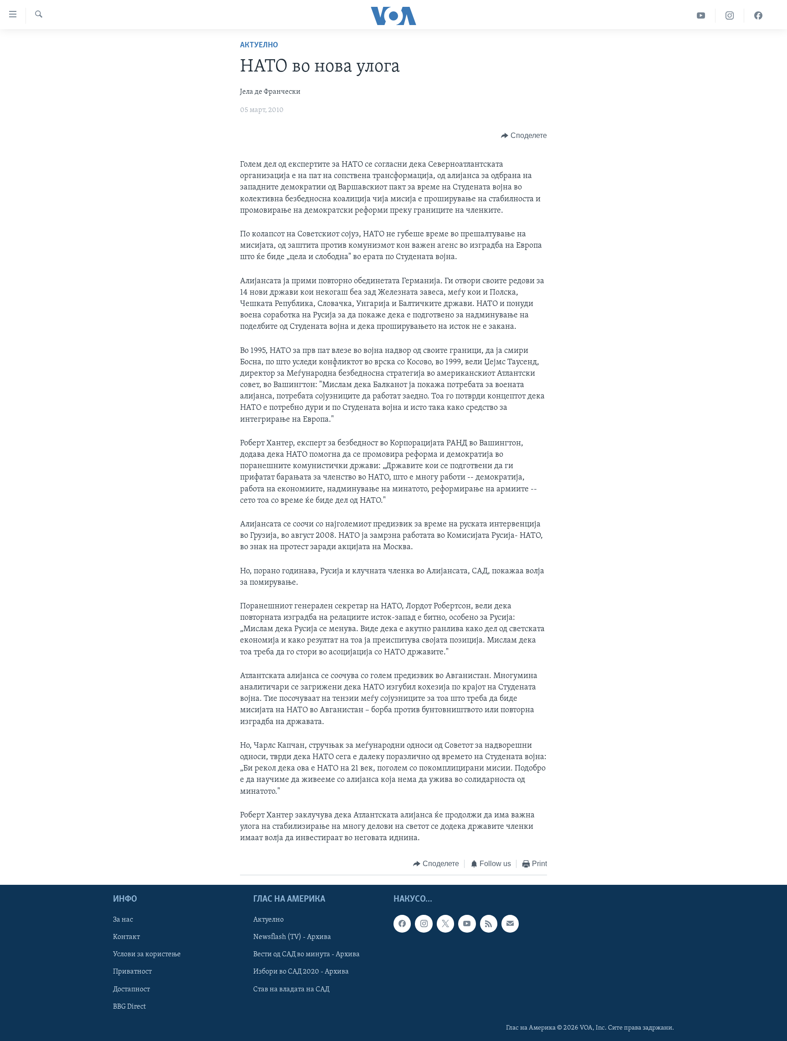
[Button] (524, 136)
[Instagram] (729, 16)
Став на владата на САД (291, 989)
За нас (123, 920)
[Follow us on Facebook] (402, 923)
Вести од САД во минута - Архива (306, 954)
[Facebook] (758, 16)
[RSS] (488, 923)
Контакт (126, 937)
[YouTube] (701, 16)
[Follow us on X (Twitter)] (445, 923)
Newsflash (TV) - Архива (292, 937)
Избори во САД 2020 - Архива (301, 971)
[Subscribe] (510, 923)
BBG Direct (129, 1006)
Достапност (131, 989)
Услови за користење (147, 954)
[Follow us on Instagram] (423, 923)
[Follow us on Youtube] (466, 923)
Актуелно (259, 45)
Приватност (132, 971)
